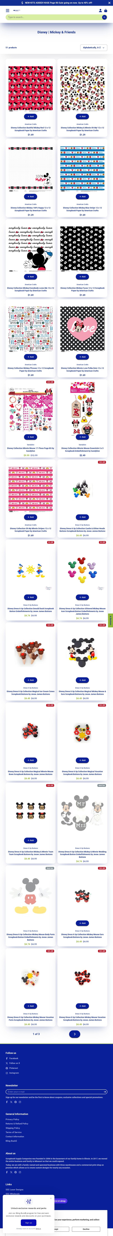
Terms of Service (13, 1132)
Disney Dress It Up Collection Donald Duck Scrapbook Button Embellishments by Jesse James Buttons (31, 580)
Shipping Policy (13, 1128)
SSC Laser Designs (14, 1189)
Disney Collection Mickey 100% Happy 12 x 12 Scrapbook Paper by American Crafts (31, 178)
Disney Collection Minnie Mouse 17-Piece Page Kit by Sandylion (31, 418)
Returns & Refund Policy (17, 1123)
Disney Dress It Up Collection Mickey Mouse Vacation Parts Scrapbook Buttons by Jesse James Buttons (31, 987)
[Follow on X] (11, 1102)
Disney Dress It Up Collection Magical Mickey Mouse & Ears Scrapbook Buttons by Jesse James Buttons (82, 661)
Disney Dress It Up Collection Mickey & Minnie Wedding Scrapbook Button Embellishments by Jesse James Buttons (82, 823)
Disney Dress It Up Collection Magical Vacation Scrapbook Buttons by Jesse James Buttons (82, 741)
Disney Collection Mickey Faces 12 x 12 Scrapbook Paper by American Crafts (82, 258)
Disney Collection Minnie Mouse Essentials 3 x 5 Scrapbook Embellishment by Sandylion (82, 418)
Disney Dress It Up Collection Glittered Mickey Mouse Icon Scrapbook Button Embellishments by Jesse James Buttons (82, 580)
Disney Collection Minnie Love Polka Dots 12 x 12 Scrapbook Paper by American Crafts (82, 338)
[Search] (104, 17)
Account (100, 10)
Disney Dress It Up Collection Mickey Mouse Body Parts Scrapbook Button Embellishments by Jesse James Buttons (31, 905)
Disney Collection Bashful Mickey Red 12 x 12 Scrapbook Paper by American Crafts (31, 98)
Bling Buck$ (11, 1141)
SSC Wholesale (13, 1194)
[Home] (16, 10)
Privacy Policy (12, 1119)
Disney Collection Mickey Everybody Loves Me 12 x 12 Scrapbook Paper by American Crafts (31, 258)
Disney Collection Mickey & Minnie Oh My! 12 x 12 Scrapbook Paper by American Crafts (82, 98)
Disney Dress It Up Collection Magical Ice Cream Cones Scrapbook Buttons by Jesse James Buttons (31, 661)
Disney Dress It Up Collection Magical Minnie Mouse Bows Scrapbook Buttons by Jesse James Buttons (31, 741)
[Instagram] (20, 1102)
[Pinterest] (15, 1102)
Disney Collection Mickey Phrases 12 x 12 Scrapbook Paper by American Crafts (31, 338)
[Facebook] (7, 1102)
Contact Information (15, 1136)
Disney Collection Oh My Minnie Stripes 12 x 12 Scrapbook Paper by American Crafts (31, 498)
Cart (105, 10)
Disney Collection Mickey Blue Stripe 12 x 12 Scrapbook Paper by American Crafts (82, 178)
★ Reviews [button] (111, 620)
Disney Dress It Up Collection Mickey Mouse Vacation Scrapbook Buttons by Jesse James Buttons (82, 987)
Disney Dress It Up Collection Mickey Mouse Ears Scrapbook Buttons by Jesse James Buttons (82, 905)
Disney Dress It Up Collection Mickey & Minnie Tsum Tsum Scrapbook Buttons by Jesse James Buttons (31, 823)
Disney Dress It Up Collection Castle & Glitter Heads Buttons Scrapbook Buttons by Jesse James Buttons (82, 498)
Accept (55, 1229)
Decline (86, 1229)
